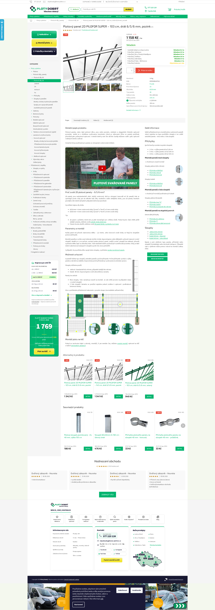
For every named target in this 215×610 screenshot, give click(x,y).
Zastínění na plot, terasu (41, 194)
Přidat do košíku (146, 70)
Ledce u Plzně (139, 534)
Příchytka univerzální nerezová (159, 223)
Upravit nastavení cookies (71, 579)
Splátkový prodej (58, 550)
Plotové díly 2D (39, 80)
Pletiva (35, 71)
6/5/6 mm (153, 89)
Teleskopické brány (40, 240)
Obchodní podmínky (59, 546)
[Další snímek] (120, 57)
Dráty (35, 171)
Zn (35, 86)
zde (102, 599)
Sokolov (152, 538)
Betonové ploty (38, 114)
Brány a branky (36, 228)
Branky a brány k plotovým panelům (46, 102)
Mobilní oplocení (38, 120)
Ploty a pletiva (36, 68)
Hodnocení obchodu (107, 461)
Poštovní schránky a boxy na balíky (45, 222)
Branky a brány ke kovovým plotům (46, 141)
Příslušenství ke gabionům (42, 183)
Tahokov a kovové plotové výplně (44, 132)
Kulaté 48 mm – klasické (157, 236)
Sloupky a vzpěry (39, 168)
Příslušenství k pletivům (42, 177)
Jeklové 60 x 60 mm (156, 234)
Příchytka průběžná (156, 170)
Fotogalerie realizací (38, 252)
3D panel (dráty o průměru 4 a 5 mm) (106, 224)
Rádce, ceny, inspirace (61, 510)
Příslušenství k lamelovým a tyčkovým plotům (46, 191)
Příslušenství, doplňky (38, 165)
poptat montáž (122, 343)
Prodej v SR (76, 534)
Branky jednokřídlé (39, 231)
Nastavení (78, 604)
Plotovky (36, 117)
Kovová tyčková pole (41, 150)
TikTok (117, 554)
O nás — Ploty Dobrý (79, 538)
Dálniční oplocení (38, 123)
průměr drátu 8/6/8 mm (98, 222)
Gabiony (36, 111)
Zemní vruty (37, 201)
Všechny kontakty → (155, 546)
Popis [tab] (67, 120)
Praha (151, 534)
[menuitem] (35, 16)
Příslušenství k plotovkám (42, 187)
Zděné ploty (37, 162)
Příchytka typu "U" (155, 202)
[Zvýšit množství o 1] (134, 69)
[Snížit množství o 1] (134, 71)
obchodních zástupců (78, 346)
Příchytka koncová (155, 175)
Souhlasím (136, 590)
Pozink (152, 84)
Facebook (103, 550)
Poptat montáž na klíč (112, 560)
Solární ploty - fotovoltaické (42, 225)
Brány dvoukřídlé (39, 234)
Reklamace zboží (58, 538)
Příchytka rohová (155, 173)
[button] (102, 168)
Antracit (37, 90)
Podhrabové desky (39, 197)
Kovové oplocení (39, 138)
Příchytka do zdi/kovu (156, 219)
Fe (35, 93)
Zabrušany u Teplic (140, 545)
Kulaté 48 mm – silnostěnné (158, 238)
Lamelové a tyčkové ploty (42, 135)
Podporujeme (77, 551)
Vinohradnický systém (40, 129)
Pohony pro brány (39, 246)
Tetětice (137, 542)
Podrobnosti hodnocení (90, 30)
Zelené (36, 84)
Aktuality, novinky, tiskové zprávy (81, 547)
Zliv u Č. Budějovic (140, 538)
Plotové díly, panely (39, 74)
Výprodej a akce (38, 159)
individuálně (35, 302)
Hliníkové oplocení (40, 156)
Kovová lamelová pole (41, 147)
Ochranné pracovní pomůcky (42, 204)
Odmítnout (122, 590)
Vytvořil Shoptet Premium (176, 579)
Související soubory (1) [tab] (81, 120)
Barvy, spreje (37, 219)
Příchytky (37, 96)
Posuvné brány (38, 237)
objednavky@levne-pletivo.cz (110, 541)
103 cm (152, 98)
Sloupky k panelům (40, 99)
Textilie (35, 210)
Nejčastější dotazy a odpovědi (117, 2)
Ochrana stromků (39, 207)
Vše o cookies (77, 556)
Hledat (129, 9)
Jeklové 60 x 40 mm (156, 232)
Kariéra (75, 542)
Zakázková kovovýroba (60, 554)
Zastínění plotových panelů (43, 108)
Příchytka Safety (155, 204)
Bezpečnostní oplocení (41, 126)
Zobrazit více (107, 494)
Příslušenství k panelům (42, 180)
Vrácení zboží (57, 542)
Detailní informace (132, 110)
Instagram (118, 550)
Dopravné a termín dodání (92, 2)
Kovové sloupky (39, 153)
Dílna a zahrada (38, 216)
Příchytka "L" (153, 221)
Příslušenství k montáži (41, 243)
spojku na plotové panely (116, 250)
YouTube (103, 554)
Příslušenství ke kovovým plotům (45, 144)
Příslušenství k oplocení (41, 174)
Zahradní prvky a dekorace (42, 213)
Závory (35, 249)
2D (150, 92)
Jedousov (152, 542)
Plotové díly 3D (39, 77)
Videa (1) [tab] (96, 120)
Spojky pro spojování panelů (43, 105)
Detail (88, 449)
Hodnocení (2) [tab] (108, 120)
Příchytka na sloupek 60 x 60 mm (160, 207)
